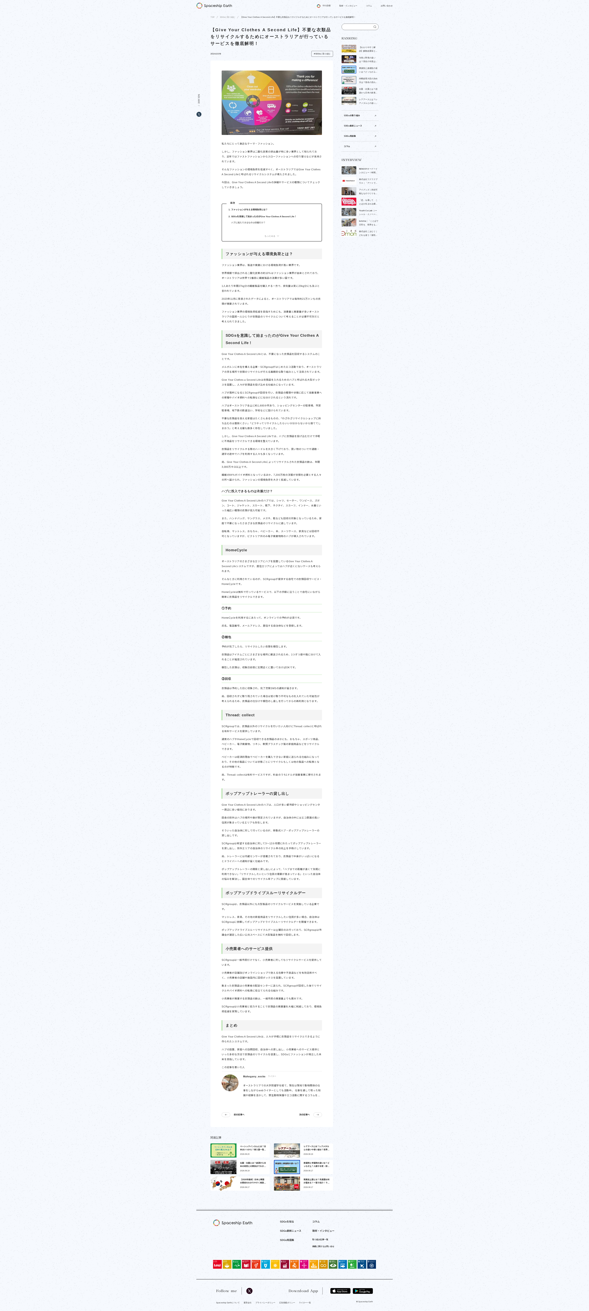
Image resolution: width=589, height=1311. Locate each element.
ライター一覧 (305, 1302)
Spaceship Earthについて (228, 1302)
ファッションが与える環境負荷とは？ (249, 209)
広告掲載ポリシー (287, 1302)
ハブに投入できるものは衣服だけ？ (248, 222)
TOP (212, 17)
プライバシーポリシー (265, 1302)
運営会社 (248, 1302)
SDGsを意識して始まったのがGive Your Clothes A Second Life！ (263, 216)
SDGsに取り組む (227, 17)
